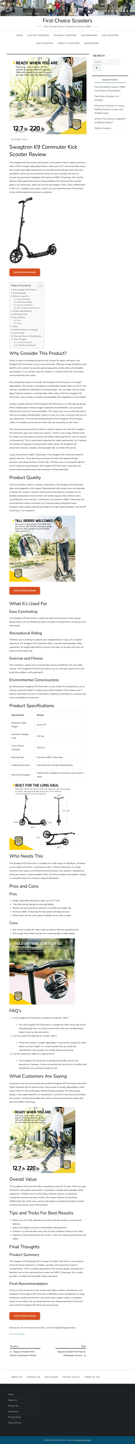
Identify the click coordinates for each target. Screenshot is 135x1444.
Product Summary (25, 342)
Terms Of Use (92, 1377)
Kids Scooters (44, 43)
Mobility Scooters (69, 43)
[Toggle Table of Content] (38, 286)
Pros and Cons (19, 317)
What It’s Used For (21, 296)
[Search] (96, 67)
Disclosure (51, 1377)
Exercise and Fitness (25, 305)
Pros (19, 320)
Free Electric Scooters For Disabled (106, 98)
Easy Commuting (23, 299)
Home (11, 1394)
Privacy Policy (71, 1377)
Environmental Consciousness (28, 308)
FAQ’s (15, 326)
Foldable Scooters (65, 35)
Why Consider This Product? (25, 289)
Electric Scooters (38, 35)
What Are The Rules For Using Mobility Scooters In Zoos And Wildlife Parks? (109, 109)
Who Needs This (20, 314)
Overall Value (18, 332)
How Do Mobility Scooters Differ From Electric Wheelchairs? (109, 89)
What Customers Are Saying (25, 329)
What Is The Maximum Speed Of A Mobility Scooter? (109, 120)
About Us (16, 1377)
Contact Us (33, 1377)
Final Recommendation (27, 345)
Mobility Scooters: (103, 128)
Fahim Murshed (83, 1440)
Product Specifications (22, 311)
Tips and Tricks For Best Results (27, 336)
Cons (19, 323)
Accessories (91, 43)
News (19, 35)
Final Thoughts (20, 339)
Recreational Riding (24, 302)
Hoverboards (89, 35)
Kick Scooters (110, 35)
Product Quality (19, 293)
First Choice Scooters (67, 20)
